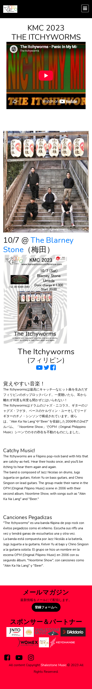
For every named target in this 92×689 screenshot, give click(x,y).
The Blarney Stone (38, 245)
